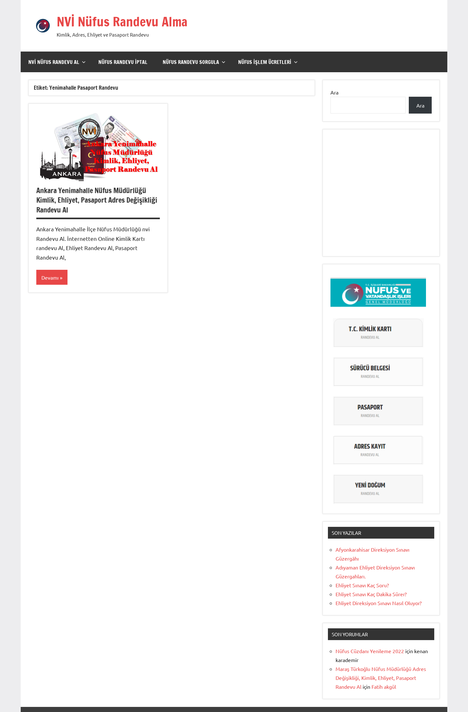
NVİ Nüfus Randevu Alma (122, 21)
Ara (334, 92)
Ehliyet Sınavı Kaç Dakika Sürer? (371, 594)
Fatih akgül (384, 686)
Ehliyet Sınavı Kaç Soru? (363, 585)
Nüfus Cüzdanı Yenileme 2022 (370, 651)
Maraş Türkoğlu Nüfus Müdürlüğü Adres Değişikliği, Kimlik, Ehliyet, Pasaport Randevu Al (381, 678)
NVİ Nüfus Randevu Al (53, 62)
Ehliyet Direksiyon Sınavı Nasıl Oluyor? (379, 603)
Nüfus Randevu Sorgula (191, 62)
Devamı (50, 277)
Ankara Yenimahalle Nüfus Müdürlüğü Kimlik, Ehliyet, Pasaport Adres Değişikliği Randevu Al (96, 200)
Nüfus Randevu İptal (122, 62)
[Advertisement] (381, 200)
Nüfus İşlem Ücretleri (264, 62)
